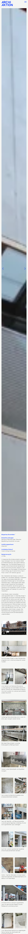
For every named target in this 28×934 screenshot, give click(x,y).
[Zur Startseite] (8, 3)
